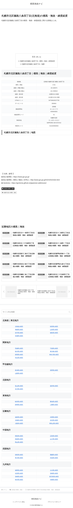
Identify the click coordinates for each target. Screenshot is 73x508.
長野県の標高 (54, 370)
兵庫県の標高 (54, 417)
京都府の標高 (19, 420)
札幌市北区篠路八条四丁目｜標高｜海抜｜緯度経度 (37, 61)
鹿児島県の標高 (54, 476)
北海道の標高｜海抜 (9, 188)
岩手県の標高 (19, 332)
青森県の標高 (19, 329)
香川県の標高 (19, 458)
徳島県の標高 (19, 454)
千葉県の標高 (54, 348)
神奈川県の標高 (54, 354)
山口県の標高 (54, 439)
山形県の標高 (54, 329)
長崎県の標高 (19, 476)
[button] (69, 312)
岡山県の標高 (19, 442)
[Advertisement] (36, 37)
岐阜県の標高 (19, 401)
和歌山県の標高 (54, 423)
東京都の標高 (54, 351)
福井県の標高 (54, 386)
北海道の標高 (19, 326)
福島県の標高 (54, 332)
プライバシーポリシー (54, 502)
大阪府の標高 (19, 423)
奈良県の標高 (54, 420)
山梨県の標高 (19, 373)
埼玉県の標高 (19, 357)
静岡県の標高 (19, 404)
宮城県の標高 (19, 336)
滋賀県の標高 (19, 417)
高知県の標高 (54, 458)
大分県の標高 (54, 470)
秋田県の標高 (54, 326)
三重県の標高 (54, 404)
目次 (33, 57)
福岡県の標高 (19, 470)
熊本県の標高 (19, 479)
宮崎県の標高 (54, 473)
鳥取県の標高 (19, 436)
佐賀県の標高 (19, 473)
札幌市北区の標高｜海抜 (10, 192)
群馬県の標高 (19, 354)
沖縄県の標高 (54, 479)
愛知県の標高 (54, 401)
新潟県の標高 (19, 370)
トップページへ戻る (19, 502)
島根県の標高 (19, 439)
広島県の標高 (54, 436)
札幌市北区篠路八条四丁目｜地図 (33, 64)
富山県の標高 (19, 386)
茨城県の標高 (19, 348)
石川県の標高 (19, 389)
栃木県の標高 (19, 351)
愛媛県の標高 (54, 454)
